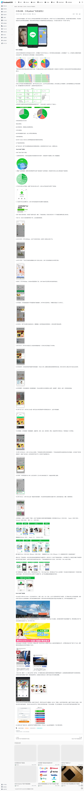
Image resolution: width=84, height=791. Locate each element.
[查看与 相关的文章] (16, 18)
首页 (16, 6)
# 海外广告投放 (20, 728)
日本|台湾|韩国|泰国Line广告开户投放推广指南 (48, 783)
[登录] (79, 2)
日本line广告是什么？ (66, 762)
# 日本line (26, 728)
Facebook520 (23, 788)
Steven (34, 14)
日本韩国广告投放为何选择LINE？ (45, 762)
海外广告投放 (20, 6)
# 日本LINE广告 (32, 728)
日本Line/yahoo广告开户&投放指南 (22, 783)
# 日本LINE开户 (39, 728)
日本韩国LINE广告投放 (20, 762)
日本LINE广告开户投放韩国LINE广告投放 (70, 783)
